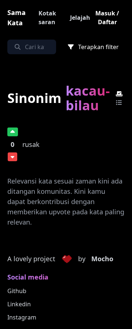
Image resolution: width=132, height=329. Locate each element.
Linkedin (19, 304)
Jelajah (80, 18)
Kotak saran (47, 17)
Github (16, 291)
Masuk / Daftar (107, 17)
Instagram (21, 317)
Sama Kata (16, 17)
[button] (66, 259)
